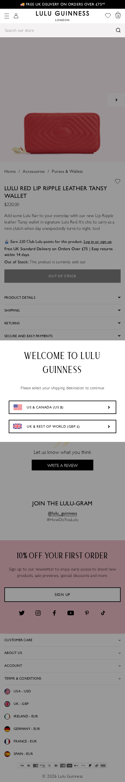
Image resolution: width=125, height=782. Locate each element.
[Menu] (6, 16)
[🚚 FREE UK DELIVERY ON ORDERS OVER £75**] (62, 4)
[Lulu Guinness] (62, 16)
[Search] (118, 30)
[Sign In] (16, 16)
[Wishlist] (108, 16)
